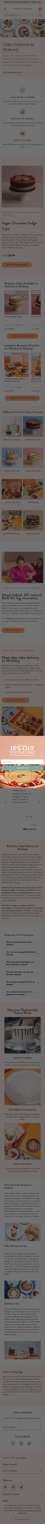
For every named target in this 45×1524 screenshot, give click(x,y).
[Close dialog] (43, 738)
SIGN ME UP (22, 768)
